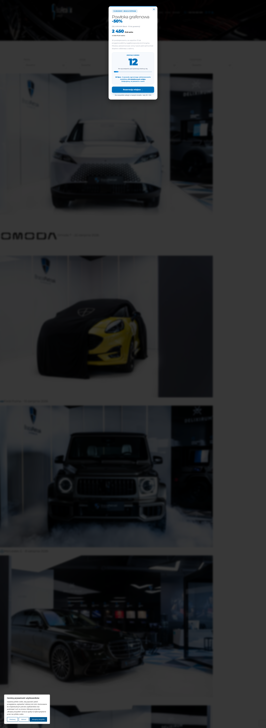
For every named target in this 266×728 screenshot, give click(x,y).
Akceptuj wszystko (38, 719)
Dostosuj (12, 719)
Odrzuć (23, 719)
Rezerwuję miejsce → (133, 90)
